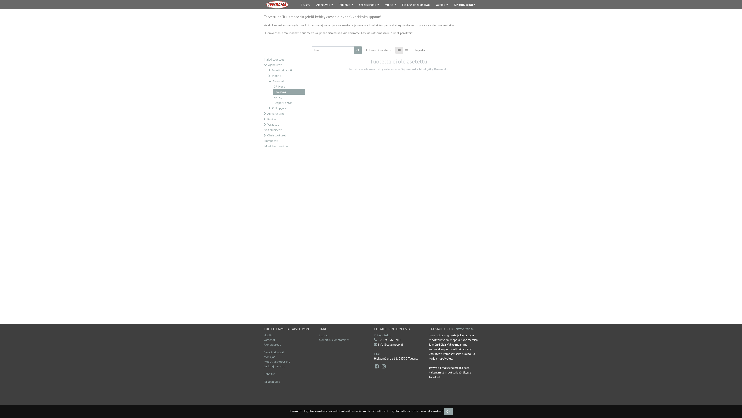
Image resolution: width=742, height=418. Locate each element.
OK (448, 411)
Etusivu (323, 335)
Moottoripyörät (282, 70)
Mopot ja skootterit (277, 361)
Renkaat (272, 119)
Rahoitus (269, 374)
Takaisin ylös (272, 382)
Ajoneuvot (275, 65)
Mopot (276, 76)
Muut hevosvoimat (276, 146)
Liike (377, 354)
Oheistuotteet (276, 135)
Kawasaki (280, 92)
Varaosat (273, 124)
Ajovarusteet (275, 114)
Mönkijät (278, 81)
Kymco (278, 97)
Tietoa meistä (464, 329)
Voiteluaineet (273, 130)
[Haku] (358, 50)
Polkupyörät (280, 108)
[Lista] (407, 50)
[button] (421, 50)
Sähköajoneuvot (274, 366)
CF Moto (279, 86)
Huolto (268, 335)
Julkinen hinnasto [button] (377, 50)
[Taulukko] (399, 50)
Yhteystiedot (382, 335)
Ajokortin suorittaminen (334, 340)
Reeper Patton (283, 103)
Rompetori (271, 141)
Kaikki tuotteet (274, 59)
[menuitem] (305, 4)
